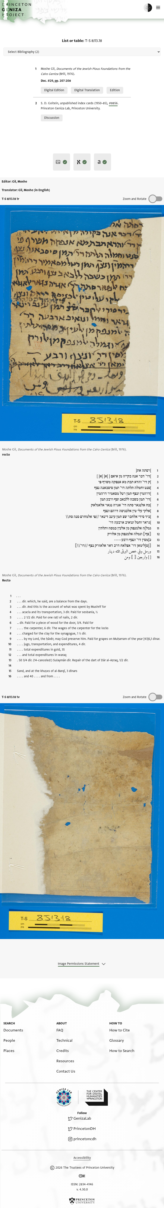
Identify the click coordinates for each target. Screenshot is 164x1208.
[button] (17, 12)
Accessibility (82, 1158)
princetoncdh (84, 1139)
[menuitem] (13, 1030)
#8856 (113, 103)
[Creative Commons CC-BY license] (82, 1176)
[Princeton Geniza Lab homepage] (67, 1097)
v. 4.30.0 (82, 1189)
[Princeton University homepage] (82, 1201)
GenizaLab (82, 1118)
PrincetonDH (84, 1128)
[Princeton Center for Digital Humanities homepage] (96, 1097)
